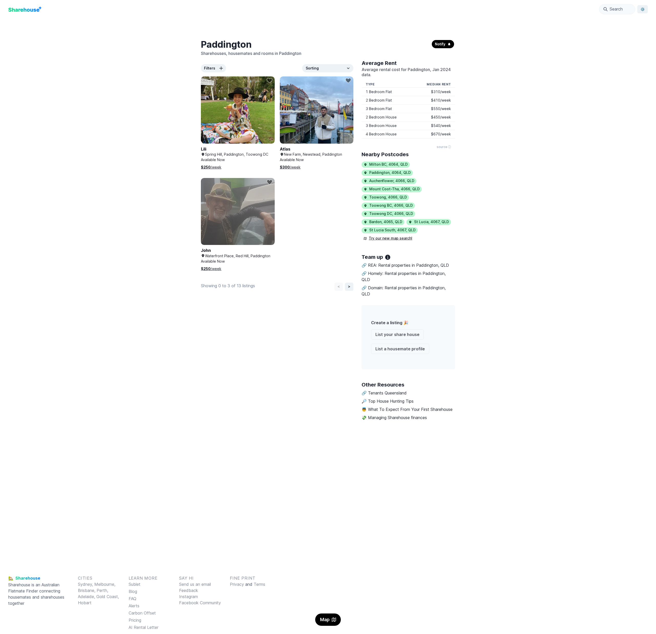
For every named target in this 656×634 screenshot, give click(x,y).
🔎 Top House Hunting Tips (388, 401)
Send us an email (195, 584)
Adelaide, (87, 596)
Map (325, 619)
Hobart (84, 602)
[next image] (265, 115)
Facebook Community (200, 602)
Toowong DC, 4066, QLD (391, 213)
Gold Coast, (107, 596)
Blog (133, 591)
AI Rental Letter (143, 627)
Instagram (188, 596)
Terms (259, 584)
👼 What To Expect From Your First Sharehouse (407, 409)
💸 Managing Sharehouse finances (394, 417)
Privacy (237, 584)
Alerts (134, 605)
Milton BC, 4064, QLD (388, 164)
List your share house (397, 334)
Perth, (102, 590)
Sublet (134, 584)
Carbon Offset (142, 613)
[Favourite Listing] (269, 80)
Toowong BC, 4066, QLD (391, 205)
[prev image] (210, 115)
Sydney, (86, 584)
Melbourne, (104, 584)
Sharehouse (19, 584)
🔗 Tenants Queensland (384, 392)
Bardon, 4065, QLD (385, 222)
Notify (440, 44)
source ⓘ (444, 147)
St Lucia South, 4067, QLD (392, 230)
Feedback (188, 590)
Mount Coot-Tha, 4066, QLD (394, 189)
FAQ (132, 598)
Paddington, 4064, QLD (390, 172)
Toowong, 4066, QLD (388, 197)
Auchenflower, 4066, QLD (391, 181)
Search (616, 9)
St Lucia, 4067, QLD (431, 222)
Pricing (135, 620)
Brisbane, (87, 590)
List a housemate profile (400, 348)
